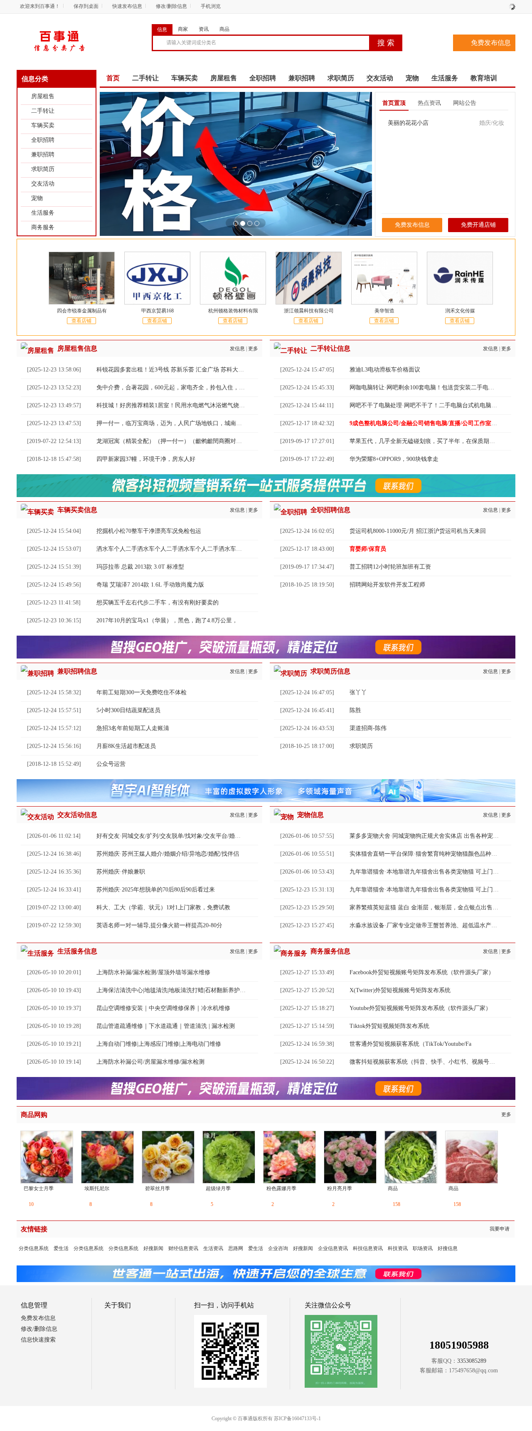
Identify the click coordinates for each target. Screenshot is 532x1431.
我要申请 (500, 1229)
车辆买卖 (42, 125)
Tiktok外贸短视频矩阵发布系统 (389, 1026)
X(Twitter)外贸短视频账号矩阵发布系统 (400, 990)
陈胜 (355, 710)
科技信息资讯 (368, 1248)
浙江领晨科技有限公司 (309, 311)
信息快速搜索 (38, 1340)
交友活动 (42, 184)
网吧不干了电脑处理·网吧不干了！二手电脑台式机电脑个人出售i (433, 405)
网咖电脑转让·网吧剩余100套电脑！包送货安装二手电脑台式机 (431, 387)
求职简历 (42, 169)
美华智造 (384, 311)
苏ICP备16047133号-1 (297, 1418)
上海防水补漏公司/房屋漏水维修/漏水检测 (150, 1062)
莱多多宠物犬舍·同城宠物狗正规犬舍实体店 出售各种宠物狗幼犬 (433, 836)
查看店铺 (81, 321)
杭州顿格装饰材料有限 (233, 311)
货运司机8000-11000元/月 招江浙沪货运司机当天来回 (418, 531)
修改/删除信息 (171, 6)
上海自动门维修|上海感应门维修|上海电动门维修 (158, 1044)
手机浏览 (211, 6)
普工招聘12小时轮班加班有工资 (390, 567)
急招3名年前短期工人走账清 (132, 728)
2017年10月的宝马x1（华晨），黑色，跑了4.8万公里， (167, 620)
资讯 (204, 29)
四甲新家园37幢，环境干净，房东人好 (145, 459)
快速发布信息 (127, 6)
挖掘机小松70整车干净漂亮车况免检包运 (148, 531)
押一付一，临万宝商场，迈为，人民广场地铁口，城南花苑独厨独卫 (183, 423)
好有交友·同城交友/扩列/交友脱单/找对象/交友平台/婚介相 (171, 836)
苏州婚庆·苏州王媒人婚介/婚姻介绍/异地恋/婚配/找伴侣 (167, 854)
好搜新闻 (153, 1248)
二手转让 (42, 111)
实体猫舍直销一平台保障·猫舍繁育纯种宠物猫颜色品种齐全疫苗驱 (435, 854)
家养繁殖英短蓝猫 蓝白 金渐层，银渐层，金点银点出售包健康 (430, 907)
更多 (253, 349)
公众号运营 (111, 764)
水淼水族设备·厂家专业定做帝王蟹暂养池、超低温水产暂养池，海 (435, 925)
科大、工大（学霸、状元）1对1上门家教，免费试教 (163, 907)
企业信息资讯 (333, 1248)
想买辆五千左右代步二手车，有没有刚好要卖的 (157, 602)
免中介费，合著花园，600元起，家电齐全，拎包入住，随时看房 (179, 387)
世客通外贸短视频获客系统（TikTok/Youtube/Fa (410, 1044)
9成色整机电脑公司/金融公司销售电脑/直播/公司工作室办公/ (427, 423)
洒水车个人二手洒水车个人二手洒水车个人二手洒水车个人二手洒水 (183, 549)
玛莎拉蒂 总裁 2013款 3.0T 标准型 (140, 567)
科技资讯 (398, 1248)
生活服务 (42, 213)
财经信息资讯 (183, 1248)
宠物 (37, 198)
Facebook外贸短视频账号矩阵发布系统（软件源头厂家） (422, 972)
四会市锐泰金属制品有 (82, 311)
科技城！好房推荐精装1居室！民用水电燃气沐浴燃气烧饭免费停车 (182, 405)
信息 (162, 29)
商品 (224, 29)
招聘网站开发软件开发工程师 (387, 585)
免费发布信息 (491, 42)
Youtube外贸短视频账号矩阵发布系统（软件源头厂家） (420, 1008)
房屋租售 (42, 96)
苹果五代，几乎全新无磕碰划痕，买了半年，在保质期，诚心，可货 (437, 441)
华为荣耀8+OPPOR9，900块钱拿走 (394, 459)
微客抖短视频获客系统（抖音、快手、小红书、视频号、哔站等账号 (437, 1062)
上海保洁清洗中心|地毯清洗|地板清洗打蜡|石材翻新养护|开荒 (174, 990)
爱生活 (61, 1248)
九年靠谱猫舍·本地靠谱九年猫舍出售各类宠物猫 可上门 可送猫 (431, 872)
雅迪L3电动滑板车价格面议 (385, 369)
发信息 (237, 349)
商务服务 (42, 227)
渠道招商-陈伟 (368, 728)
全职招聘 (42, 140)
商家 (183, 29)
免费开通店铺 (478, 225)
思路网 (235, 1248)
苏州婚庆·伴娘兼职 (120, 872)
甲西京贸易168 (157, 311)
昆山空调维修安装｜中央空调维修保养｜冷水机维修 (163, 1008)
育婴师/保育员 (368, 549)
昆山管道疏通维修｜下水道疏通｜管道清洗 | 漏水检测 (165, 1026)
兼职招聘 (42, 154)
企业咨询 (278, 1248)
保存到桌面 (86, 6)
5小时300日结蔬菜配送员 (128, 710)
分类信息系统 (34, 1248)
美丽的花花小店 (408, 123)
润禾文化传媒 (460, 311)
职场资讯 (423, 1248)
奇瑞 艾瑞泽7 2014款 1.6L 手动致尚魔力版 (150, 585)
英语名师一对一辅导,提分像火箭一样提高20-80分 (159, 925)
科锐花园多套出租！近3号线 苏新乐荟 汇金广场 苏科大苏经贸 (176, 369)
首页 (113, 78)
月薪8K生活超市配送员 (126, 746)
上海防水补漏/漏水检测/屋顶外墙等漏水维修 (153, 972)
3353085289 (471, 1361)
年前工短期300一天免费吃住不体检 (141, 692)
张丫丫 (358, 692)
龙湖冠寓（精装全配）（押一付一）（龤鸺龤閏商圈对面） (172, 441)
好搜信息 (448, 1248)
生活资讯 (213, 1248)
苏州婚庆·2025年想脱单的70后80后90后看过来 (155, 889)
